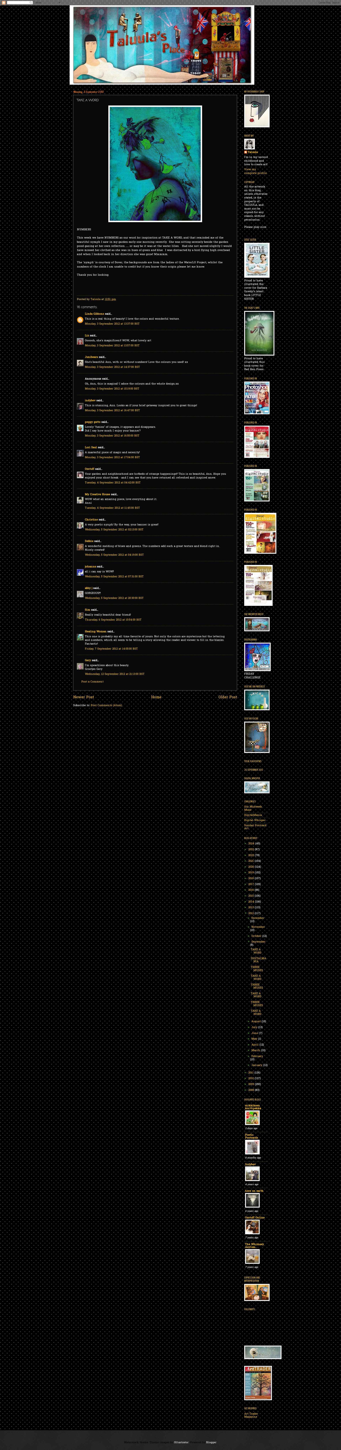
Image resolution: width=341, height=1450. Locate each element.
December (257, 918)
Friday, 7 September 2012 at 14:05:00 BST (111, 649)
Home (156, 697)
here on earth (254, 1191)
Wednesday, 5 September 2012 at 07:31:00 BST (114, 577)
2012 (251, 913)
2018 (251, 878)
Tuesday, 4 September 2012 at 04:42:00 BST (113, 483)
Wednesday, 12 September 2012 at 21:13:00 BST (115, 674)
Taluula (253, 152)
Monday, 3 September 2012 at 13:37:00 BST (112, 324)
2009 (251, 1084)
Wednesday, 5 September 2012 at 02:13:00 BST (114, 530)
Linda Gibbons (94, 314)
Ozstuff (89, 469)
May (254, 1039)
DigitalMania (253, 815)
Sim (87, 610)
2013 (251, 907)
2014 (251, 902)
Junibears (91, 357)
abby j (88, 588)
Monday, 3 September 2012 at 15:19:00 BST (112, 389)
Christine (91, 520)
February (257, 1056)
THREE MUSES (257, 968)
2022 (251, 855)
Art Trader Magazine (251, 1415)
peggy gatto (93, 422)
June (255, 1033)
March (256, 1050)
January (257, 1065)
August (256, 1021)
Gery (88, 660)
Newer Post (83, 697)
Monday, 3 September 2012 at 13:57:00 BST (112, 346)
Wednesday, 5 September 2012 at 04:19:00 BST (114, 555)
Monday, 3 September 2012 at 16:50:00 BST (112, 436)
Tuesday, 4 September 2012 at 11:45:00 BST (112, 508)
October (256, 936)
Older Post (227, 697)
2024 (251, 844)
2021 (251, 861)
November (258, 927)
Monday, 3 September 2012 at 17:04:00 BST (112, 457)
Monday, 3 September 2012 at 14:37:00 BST (112, 367)
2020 (251, 867)
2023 (251, 849)
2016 (251, 890)
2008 (251, 1090)
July (254, 1027)
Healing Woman (96, 632)
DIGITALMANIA (258, 960)
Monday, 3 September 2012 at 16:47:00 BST (112, 410)
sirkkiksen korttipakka (253, 1107)
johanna (90, 567)
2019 (251, 873)
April (255, 1045)
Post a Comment (92, 682)
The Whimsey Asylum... (254, 1246)
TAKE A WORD (256, 951)
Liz (87, 336)
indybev (90, 401)
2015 (251, 896)
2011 (251, 1073)
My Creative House (98, 494)
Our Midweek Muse (253, 808)
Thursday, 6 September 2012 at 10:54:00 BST (113, 620)
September (258, 942)
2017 (251, 884)
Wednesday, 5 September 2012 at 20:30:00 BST (114, 598)
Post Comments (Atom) (106, 705)
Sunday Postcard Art (255, 827)
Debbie (89, 541)
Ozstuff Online (255, 1218)
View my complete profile (255, 171)
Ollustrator (181, 1442)
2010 (251, 1078)
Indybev (250, 1164)
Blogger (211, 1442)
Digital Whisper (255, 820)
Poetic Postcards (251, 1136)
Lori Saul (91, 447)
